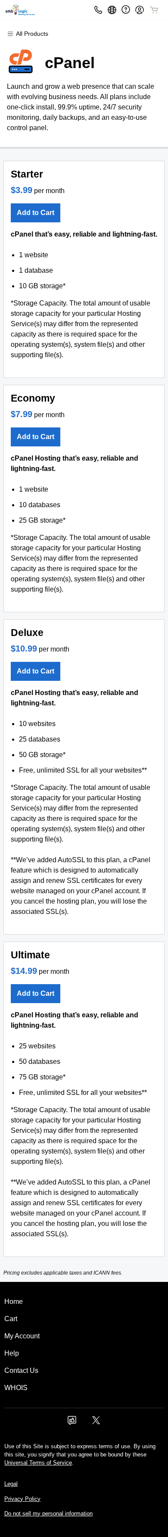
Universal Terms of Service (38, 1462)
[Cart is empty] (154, 10)
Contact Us (21, 1370)
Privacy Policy (22, 1499)
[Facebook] (72, 1423)
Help (11, 1353)
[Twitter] (96, 1423)
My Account (22, 1336)
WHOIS (16, 1387)
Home (13, 1301)
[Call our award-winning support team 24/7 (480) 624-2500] (126, 9)
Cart (10, 1318)
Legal (11, 1484)
